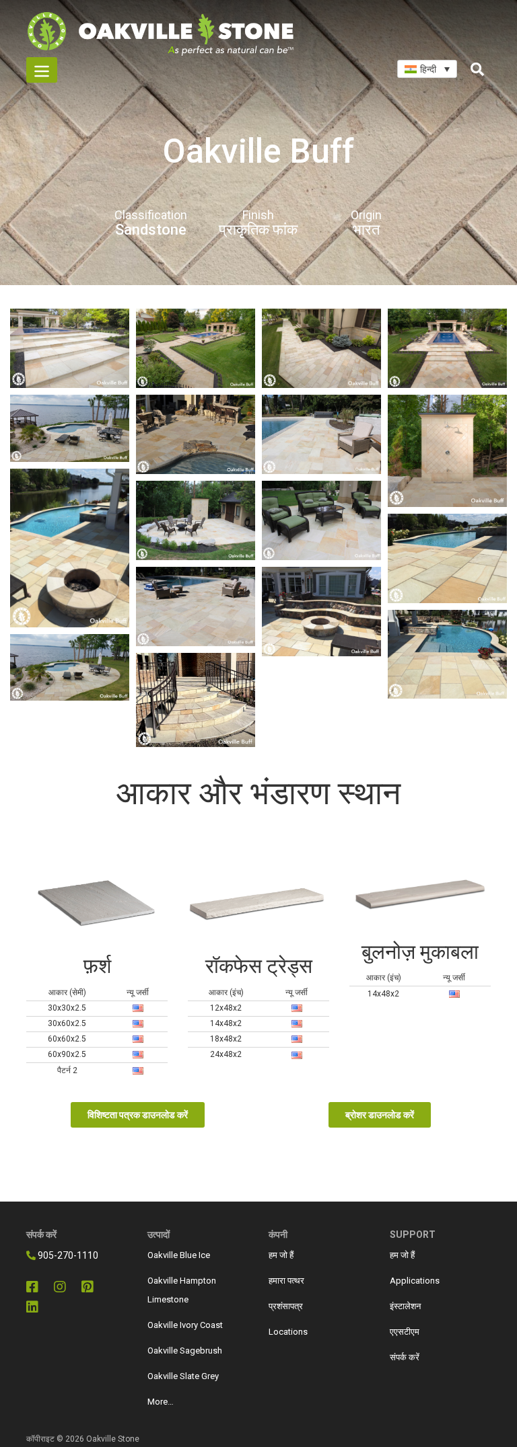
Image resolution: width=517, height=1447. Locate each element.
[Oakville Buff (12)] (69, 428)
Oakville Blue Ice (178, 1255)
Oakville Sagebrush (184, 1350)
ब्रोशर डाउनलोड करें (379, 1114)
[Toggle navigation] (41, 70)
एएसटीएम (404, 1332)
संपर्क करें (404, 1357)
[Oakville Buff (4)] (321, 611)
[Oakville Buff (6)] (447, 558)
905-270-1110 (67, 1255)
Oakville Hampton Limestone (181, 1290)
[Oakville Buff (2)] (69, 667)
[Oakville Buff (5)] (69, 548)
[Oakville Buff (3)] (447, 654)
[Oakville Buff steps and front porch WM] (195, 700)
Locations (288, 1332)
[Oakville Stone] (69, 348)
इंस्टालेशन (405, 1306)
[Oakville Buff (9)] (195, 606)
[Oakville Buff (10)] (321, 434)
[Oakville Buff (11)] (195, 434)
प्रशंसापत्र (286, 1306)
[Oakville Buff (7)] (321, 520)
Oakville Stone (112, 1439)
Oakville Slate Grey (183, 1376)
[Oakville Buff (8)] (195, 520)
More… (160, 1402)
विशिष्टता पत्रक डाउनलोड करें (138, 1114)
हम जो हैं (281, 1255)
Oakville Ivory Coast (185, 1325)
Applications (415, 1281)
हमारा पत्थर (286, 1281)
